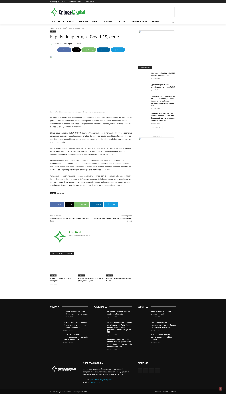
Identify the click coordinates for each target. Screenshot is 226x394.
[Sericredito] (156, 32)
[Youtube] (174, 1)
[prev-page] (51, 285)
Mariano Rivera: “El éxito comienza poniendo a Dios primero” (161, 337)
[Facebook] (164, 1)
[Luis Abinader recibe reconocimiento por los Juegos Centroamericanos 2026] (143, 326)
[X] (171, 1)
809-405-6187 (96, 382)
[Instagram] (168, 1)
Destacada (60, 193)
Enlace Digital (67, 44)
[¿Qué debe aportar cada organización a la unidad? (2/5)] (143, 88)
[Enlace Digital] (69, 12)
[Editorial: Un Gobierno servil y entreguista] (63, 267)
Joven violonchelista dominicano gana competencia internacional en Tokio (75, 337)
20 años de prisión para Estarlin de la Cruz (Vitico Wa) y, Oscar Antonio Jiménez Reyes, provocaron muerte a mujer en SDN (163, 100)
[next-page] (55, 285)
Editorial (58, 28)
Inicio (52, 28)
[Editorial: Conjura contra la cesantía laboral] (119, 267)
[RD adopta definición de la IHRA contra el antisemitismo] (143, 76)
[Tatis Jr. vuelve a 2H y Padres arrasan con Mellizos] (143, 315)
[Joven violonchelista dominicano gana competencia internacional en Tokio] (56, 338)
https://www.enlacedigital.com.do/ (79, 235)
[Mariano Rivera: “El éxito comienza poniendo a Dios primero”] (143, 338)
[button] (173, 21)
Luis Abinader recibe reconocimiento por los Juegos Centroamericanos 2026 (163, 325)
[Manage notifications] (220, 389)
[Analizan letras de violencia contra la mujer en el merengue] (56, 315)
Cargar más (156, 128)
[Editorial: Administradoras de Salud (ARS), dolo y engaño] (91, 267)
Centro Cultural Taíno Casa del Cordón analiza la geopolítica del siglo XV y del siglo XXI (75, 325)
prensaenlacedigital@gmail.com (103, 379)
